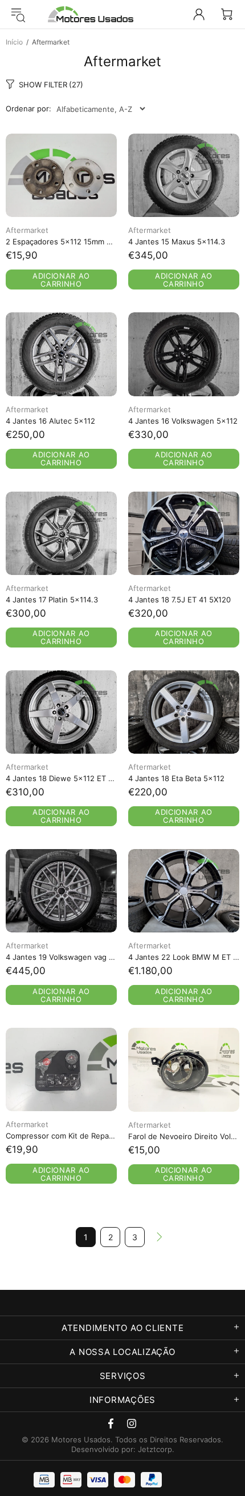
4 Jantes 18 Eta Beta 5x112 (176, 778)
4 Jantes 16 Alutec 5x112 (50, 420)
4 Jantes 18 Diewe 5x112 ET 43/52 (61, 778)
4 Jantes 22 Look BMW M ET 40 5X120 (183, 957)
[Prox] (159, 1237)
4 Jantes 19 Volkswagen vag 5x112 (61, 957)
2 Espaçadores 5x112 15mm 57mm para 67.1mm (61, 241)
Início (14, 42)
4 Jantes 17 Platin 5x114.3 (52, 599)
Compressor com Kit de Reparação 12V (61, 1135)
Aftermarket (27, 230)
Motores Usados (90, 14)
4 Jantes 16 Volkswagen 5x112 (183, 420)
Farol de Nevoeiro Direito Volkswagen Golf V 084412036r (183, 1136)
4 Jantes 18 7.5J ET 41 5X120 (179, 599)
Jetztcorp (155, 1449)
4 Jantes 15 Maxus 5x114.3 (176, 241)
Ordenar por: (28, 108)
